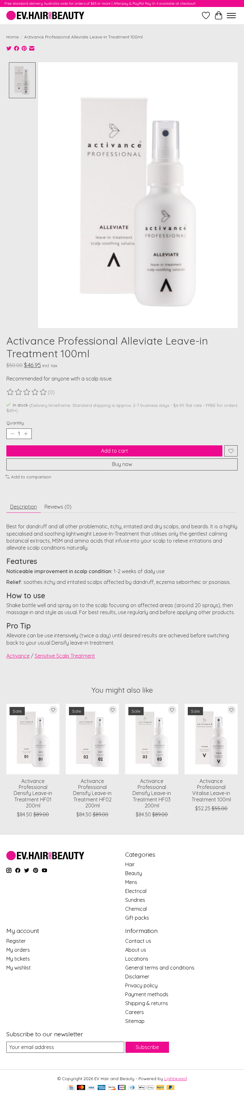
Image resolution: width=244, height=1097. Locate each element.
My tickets (18, 959)
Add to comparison (31, 476)
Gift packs (137, 918)
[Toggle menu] (231, 15)
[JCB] (122, 1088)
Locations (136, 959)
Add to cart (114, 451)
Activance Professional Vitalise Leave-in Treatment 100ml (211, 790)
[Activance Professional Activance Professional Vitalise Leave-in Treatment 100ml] (211, 739)
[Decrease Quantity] (12, 434)
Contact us (138, 941)
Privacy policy (141, 985)
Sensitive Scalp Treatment (65, 656)
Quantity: (15, 422)
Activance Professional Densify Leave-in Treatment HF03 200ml (151, 793)
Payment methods (146, 994)
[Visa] (91, 1088)
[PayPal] (160, 1088)
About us (135, 950)
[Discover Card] (112, 1088)
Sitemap (135, 1021)
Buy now (122, 464)
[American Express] (102, 1088)
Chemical (136, 909)
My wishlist (18, 967)
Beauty (133, 873)
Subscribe (147, 1047)
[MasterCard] (81, 1088)
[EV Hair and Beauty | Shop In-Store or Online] (45, 15)
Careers (134, 1012)
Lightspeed (175, 1078)
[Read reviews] (27, 392)
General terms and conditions (159, 967)
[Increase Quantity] (26, 434)
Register (16, 941)
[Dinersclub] (132, 1088)
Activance (18, 656)
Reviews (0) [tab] (57, 507)
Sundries (135, 900)
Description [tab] (23, 507)
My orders (18, 950)
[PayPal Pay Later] (170, 1088)
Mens (131, 882)
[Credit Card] (71, 1088)
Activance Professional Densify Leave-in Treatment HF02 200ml (92, 793)
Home (12, 36)
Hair (130, 864)
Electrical (135, 891)
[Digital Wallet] (146, 1088)
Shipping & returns (146, 1003)
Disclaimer (137, 976)
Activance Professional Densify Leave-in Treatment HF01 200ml (33, 793)
